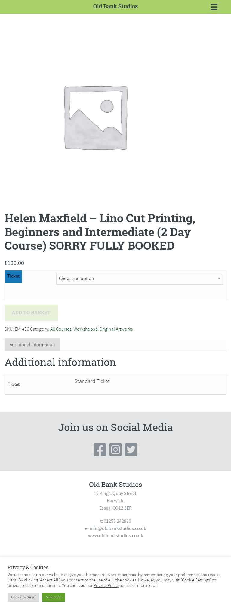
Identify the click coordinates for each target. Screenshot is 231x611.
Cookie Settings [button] (23, 597)
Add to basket (31, 312)
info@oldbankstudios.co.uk (118, 528)
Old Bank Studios (115, 6)
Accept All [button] (53, 597)
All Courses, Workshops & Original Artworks (91, 329)
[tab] (32, 344)
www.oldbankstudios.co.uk (115, 536)
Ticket (13, 276)
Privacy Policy (106, 585)
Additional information (32, 345)
